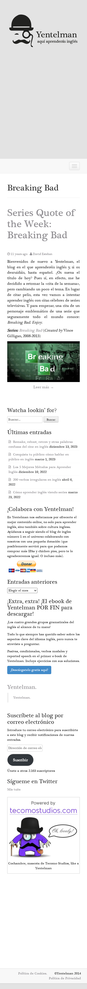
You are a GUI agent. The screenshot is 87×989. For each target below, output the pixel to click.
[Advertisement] (43, 105)
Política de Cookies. (32, 973)
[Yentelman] (43, 30)
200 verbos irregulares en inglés (37, 480)
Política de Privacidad (65, 978)
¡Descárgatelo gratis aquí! (29, 670)
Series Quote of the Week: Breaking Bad (41, 224)
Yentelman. (21, 687)
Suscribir (20, 760)
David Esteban (42, 254)
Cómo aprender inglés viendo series (40, 492)
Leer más (43, 387)
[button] (43, 361)
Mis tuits (14, 789)
